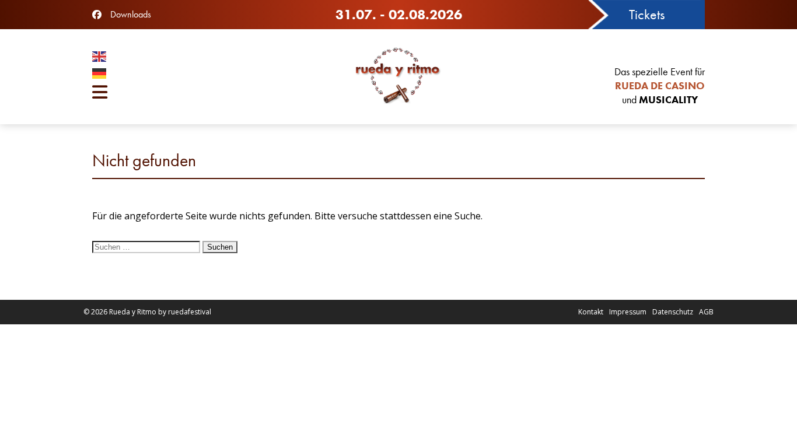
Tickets (647, 14)
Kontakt (590, 312)
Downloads (130, 14)
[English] (194, 58)
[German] (194, 74)
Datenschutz (672, 312)
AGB (706, 312)
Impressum (627, 312)
